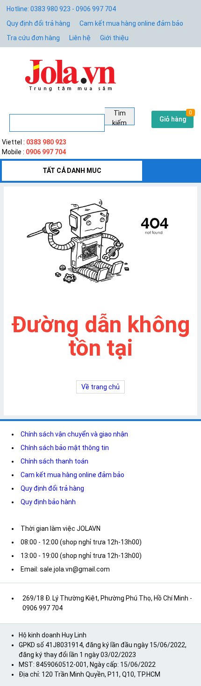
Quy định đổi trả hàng (38, 23)
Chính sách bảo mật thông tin (65, 447)
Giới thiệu (114, 38)
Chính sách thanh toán (54, 461)
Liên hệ (80, 38)
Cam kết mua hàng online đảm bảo (131, 23)
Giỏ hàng (172, 119)
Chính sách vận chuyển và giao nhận (74, 434)
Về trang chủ (100, 387)
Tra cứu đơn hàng (33, 38)
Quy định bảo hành (48, 502)
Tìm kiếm (119, 117)
